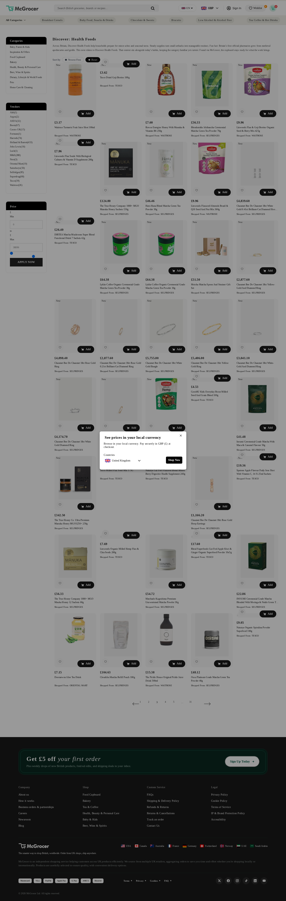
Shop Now (174, 460)
